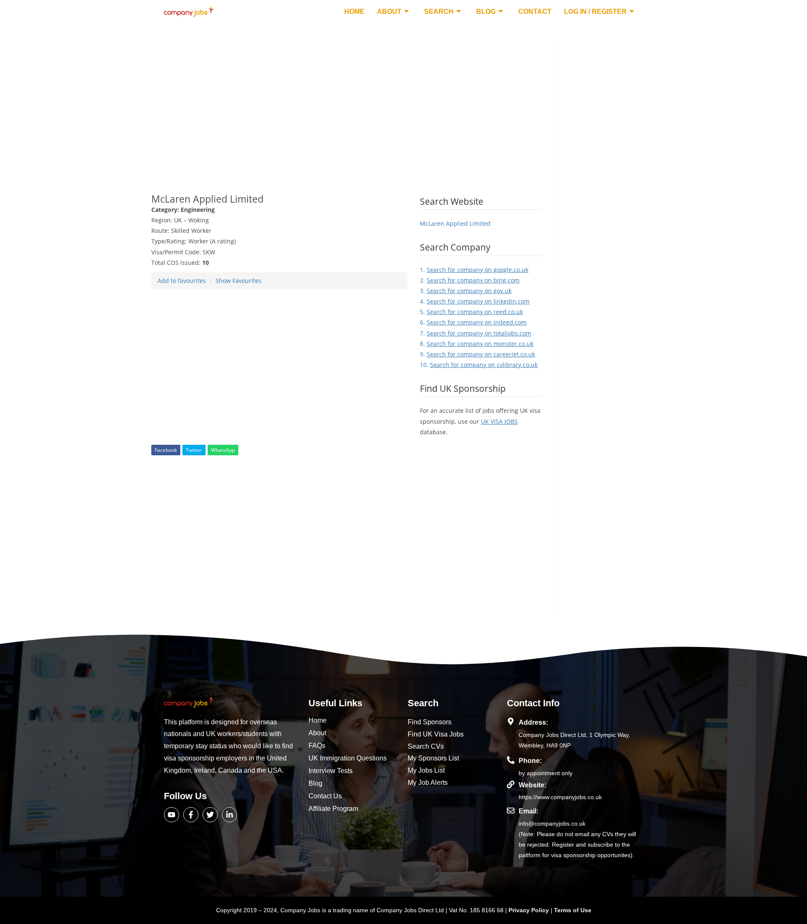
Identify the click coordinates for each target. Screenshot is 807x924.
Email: (528, 811)
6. (473, 322)
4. (475, 301)
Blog (486, 11)
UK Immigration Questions (348, 758)
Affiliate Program (333, 808)
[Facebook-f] (190, 814)
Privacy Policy (530, 910)
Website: (532, 785)
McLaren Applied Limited (455, 223)
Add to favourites (182, 281)
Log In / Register (595, 11)
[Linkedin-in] (229, 814)
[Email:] (510, 810)
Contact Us (325, 796)
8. (476, 344)
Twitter (194, 450)
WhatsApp (223, 450)
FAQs (317, 745)
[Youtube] (171, 814)
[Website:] (510, 784)
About (389, 11)
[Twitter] (210, 814)
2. (470, 280)
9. (477, 354)
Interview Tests (331, 770)
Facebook (166, 450)
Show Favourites (238, 281)
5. (471, 312)
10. (479, 365)
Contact (534, 11)
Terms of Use (572, 910)
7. (475, 333)
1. (474, 270)
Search (439, 11)
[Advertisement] (346, 103)
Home (354, 11)
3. (466, 291)
